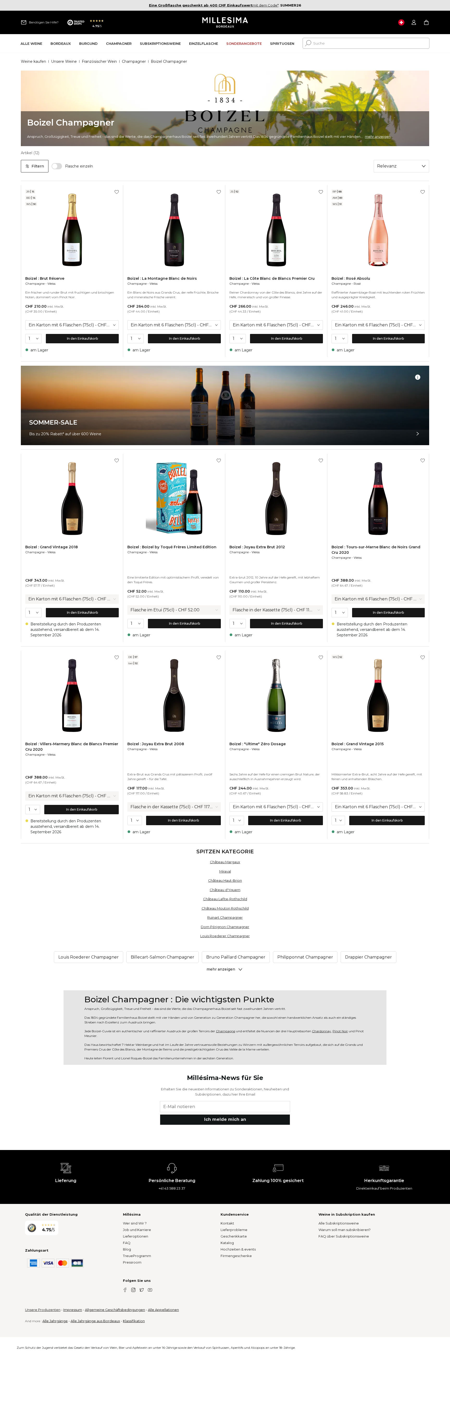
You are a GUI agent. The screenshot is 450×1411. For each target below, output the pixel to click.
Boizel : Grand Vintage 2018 (51, 547)
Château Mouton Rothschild (225, 908)
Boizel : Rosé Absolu (351, 278)
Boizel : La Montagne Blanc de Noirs (162, 278)
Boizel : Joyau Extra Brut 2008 (155, 744)
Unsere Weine (64, 61)
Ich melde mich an (225, 1119)
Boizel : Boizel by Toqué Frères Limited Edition (171, 547)
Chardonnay (321, 1031)
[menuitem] (31, 43)
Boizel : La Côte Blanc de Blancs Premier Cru (272, 278)
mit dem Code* (214, 5)
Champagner (134, 61)
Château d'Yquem (225, 890)
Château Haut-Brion (225, 880)
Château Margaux (225, 862)
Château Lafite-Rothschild (225, 899)
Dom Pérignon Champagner (225, 927)
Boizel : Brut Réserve (44, 278)
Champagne (35, 283)
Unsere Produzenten (42, 1310)
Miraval (225, 871)
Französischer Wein (99, 61)
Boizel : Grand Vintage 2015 (358, 744)
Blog (127, 1249)
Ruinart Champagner (225, 917)
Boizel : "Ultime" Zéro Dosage (257, 744)
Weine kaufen (33, 61)
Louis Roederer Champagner (225, 936)
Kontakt (227, 1223)
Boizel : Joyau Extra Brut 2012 (257, 547)
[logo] (225, 22)
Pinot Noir (340, 1031)
